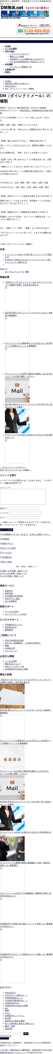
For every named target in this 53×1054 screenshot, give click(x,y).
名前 (3, 508)
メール (4, 513)
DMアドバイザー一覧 (14, 666)
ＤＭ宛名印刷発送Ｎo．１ (16, 1000)
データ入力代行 (12, 612)
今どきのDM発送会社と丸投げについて (27, 62)
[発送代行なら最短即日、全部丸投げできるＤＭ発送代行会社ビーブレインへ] (25, 18)
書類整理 (9, 630)
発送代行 (9, 591)
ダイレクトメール (16, 272)
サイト (3, 517)
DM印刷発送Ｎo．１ (14, 998)
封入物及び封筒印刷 (14, 596)
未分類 (8, 1018)
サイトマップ (11, 651)
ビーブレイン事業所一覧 (21, 67)
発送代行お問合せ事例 (15, 1021)
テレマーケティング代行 (16, 614)
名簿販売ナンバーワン (15, 1016)
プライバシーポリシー (20, 54)
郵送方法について (13, 664)
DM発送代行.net (12, 1003)
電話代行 (9, 1029)
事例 (7, 646)
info (6, 1008)
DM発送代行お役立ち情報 (16, 669)
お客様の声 (10, 648)
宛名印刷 (9, 593)
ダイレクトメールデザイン (13, 467)
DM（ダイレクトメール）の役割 (15, 470)
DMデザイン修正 (12, 599)
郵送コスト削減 (17, 56)
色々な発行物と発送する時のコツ (20, 1023)
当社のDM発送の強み (14, 640)
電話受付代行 (11, 627)
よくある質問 (11, 661)
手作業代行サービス (14, 625)
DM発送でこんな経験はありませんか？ (27, 59)
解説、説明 (10, 1026)
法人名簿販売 (11, 601)
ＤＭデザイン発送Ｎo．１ (16, 995)
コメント (5, 488)
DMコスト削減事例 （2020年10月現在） (23, 643)
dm (6, 272)
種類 (27, 272)
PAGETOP (4, 1038)
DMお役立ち (25, 110)
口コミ (8, 1013)
